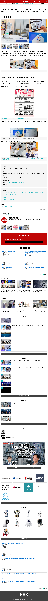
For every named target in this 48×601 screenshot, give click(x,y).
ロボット (36, 3)
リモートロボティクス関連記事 (8, 199)
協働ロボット (5, 213)
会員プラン (33, 467)
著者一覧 (11, 598)
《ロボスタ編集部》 (43, 209)
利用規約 (23, 598)
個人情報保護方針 (28, 598)
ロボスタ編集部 (13, 218)
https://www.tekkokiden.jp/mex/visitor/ (16, 182)
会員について (32, 3)
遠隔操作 (10, 213)
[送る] (8, 17)
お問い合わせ (19, 598)
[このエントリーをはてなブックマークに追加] (10, 17)
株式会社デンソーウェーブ (6, 208)
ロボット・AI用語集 (12, 3)
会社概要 (15, 598)
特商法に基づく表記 (35, 598)
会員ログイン (15, 467)
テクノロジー (42, 3)
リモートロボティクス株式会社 (7, 206)
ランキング (6, 3)
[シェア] (6, 17)
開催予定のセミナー (19, 3)
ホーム (2, 3)
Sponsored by (40, 274)
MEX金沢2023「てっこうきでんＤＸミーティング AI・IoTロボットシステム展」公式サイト (16, 118)
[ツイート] (4, 17)
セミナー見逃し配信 (26, 3)
